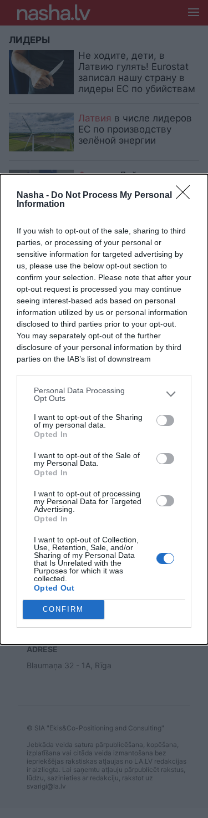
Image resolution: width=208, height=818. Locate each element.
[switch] (165, 420)
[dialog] (104, 409)
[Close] (186, 195)
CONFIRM (63, 609)
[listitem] (104, 394)
